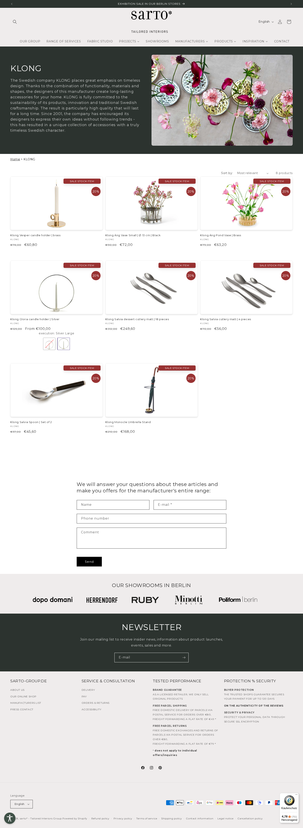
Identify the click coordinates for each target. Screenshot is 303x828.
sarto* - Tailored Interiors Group (41, 818)
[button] (14, 21)
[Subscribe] (183, 657)
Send (89, 562)
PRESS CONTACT (21, 709)
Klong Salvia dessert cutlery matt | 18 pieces (137, 319)
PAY (84, 696)
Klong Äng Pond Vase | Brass (220, 235)
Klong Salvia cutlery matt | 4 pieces (225, 319)
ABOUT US (17, 689)
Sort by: (227, 173)
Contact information (199, 818)
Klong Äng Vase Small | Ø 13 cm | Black (133, 235)
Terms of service (146, 818)
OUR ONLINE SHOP (23, 696)
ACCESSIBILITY (91, 709)
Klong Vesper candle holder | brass (35, 235)
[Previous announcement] (11, 4)
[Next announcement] (291, 4)
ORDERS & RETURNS (96, 702)
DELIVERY (88, 689)
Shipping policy (171, 818)
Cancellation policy (250, 818)
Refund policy (100, 818)
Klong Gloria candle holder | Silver (35, 319)
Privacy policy (123, 818)
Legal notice (225, 818)
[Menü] (296, 795)
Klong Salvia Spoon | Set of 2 (31, 422)
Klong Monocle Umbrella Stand (128, 422)
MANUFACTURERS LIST (25, 702)
